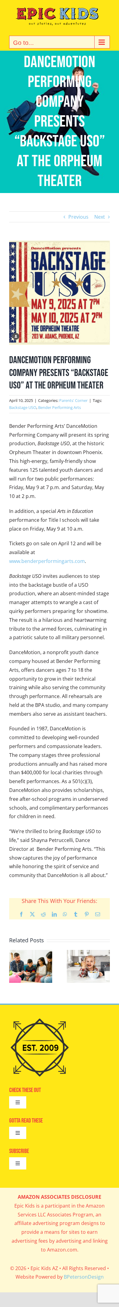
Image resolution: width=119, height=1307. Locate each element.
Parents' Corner (73, 400)
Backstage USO (22, 407)
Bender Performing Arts (59, 407)
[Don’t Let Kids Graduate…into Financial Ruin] (30, 953)
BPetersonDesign (84, 1276)
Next (99, 216)
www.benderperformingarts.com (47, 561)
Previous (78, 216)
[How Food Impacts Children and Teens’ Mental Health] (88, 953)
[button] (13, 966)
